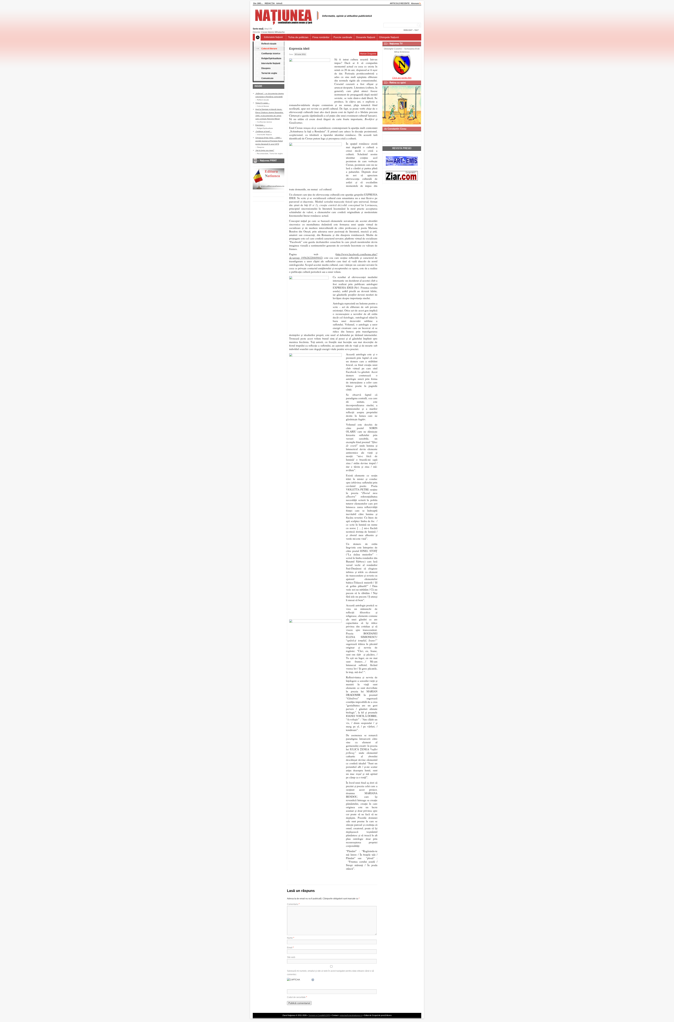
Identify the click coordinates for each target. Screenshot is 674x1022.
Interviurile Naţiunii (270, 63)
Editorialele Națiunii (273, 37)
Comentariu (293, 904)
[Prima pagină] (257, 37)
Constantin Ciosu (397, 128)
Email (290, 947)
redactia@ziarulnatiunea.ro (350, 1015)
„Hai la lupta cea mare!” (264, 150)
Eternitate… (260, 125)
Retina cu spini (397, 82)
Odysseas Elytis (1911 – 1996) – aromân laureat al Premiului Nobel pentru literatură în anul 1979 (269, 141)
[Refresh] (313, 979)
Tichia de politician (298, 37)
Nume (290, 938)
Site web (291, 957)
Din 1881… (258, 3)
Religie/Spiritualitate (271, 58)
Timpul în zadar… (262, 103)
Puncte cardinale (342, 37)
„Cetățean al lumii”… (263, 131)
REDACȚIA (270, 3)
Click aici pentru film (401, 78)
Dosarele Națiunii (365, 37)
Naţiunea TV (396, 43)
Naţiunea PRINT (268, 160)
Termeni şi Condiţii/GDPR (319, 1015)
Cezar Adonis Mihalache (273, 32)
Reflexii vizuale (268, 43)
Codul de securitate (296, 997)
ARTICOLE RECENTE (399, 3)
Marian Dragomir (368, 53)
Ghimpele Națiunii (389, 37)
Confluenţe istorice (270, 53)
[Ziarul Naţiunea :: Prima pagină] (313, 25)
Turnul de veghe (269, 73)
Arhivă (279, 3)
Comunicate (267, 78)
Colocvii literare (269, 48)
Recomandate (262, 153)
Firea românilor (320, 37)
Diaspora (265, 68)
